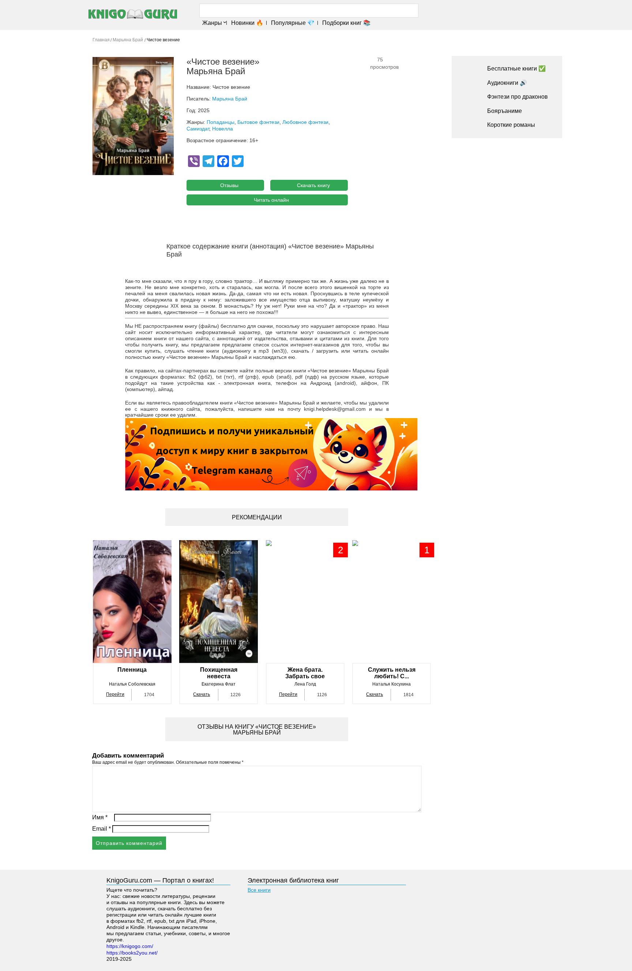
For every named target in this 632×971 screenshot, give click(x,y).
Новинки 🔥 (247, 23)
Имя (100, 817)
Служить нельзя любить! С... (391, 673)
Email (101, 829)
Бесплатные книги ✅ (516, 68)
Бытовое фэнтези (258, 122)
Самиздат (198, 129)
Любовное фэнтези (305, 122)
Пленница (132, 670)
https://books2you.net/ (132, 953)
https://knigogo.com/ (129, 946)
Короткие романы (511, 125)
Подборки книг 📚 (346, 23)
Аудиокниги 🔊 (507, 83)
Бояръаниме (504, 111)
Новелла (222, 129)
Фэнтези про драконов (517, 97)
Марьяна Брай (229, 99)
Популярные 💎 (293, 23)
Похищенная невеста (218, 673)
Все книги (259, 890)
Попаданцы (220, 122)
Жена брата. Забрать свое (305, 673)
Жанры (212, 23)
